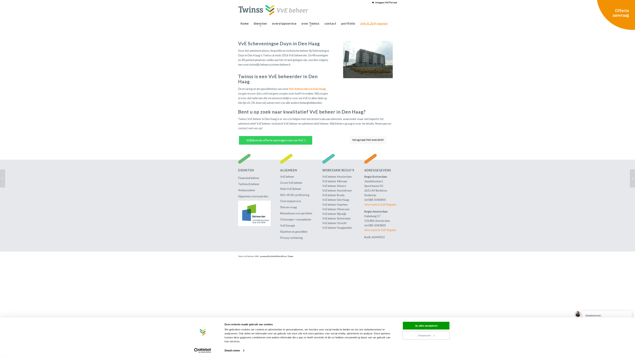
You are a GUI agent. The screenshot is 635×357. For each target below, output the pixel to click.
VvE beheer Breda (333, 195)
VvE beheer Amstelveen (337, 190)
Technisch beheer (248, 184)
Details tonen (232, 350)
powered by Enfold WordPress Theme (276, 256)
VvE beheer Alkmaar (334, 181)
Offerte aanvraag (621, 13)
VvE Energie (287, 225)
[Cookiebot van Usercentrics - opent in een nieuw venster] (202, 350)
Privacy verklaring (291, 237)
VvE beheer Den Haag (335, 199)
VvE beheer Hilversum (336, 209)
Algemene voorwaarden (253, 196)
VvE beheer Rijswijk (334, 214)
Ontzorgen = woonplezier (296, 219)
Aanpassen (424, 335)
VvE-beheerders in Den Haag (307, 89)
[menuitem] (383, 2)
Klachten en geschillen (293, 231)
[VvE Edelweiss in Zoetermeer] (2, 178)
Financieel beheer (248, 178)
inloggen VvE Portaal (386, 2)
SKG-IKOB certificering (294, 195)
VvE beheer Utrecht (334, 223)
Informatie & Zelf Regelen (380, 204)
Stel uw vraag (288, 207)
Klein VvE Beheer (290, 189)
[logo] (273, 12)
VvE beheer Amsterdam (337, 176)
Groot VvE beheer (291, 182)
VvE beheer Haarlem (335, 204)
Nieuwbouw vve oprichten (296, 213)
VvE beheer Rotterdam (336, 218)
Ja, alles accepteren (426, 325)
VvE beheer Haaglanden (337, 227)
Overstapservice (290, 201)
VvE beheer (287, 176)
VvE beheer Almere (334, 186)
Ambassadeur (246, 190)
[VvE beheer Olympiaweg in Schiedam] (632, 178)
